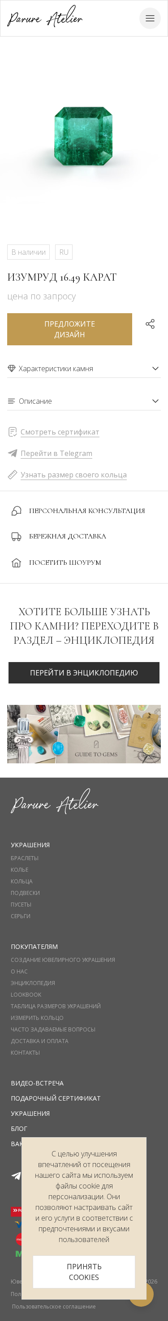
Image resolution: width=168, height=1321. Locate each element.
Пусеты (21, 904)
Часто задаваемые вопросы (53, 1029)
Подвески (25, 893)
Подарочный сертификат (56, 1098)
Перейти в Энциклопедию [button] (84, 673)
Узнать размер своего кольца (74, 475)
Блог (19, 1128)
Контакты (25, 1052)
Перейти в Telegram (56, 453)
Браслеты (25, 858)
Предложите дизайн (69, 329)
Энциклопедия (33, 983)
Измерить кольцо (37, 1018)
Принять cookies (84, 1272)
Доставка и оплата (40, 1041)
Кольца (22, 881)
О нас (19, 971)
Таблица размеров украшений (56, 1006)
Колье (19, 870)
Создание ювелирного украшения (63, 960)
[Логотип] (45, 18)
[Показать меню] (150, 18)
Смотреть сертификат (60, 432)
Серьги (20, 916)
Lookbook (26, 994)
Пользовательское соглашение (54, 1306)
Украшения (30, 1113)
